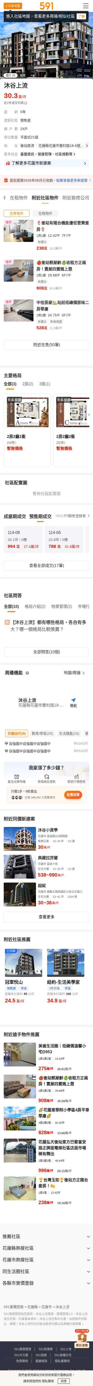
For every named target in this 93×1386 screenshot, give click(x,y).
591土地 (65, 1349)
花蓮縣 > (34, 1307)
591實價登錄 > (15, 1307)
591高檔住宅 (62, 1355)
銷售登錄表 (77, 516)
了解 (81, 16)
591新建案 (46, 1349)
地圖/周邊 (73, 673)
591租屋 (41, 1355)
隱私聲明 (47, 1381)
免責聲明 (22, 1361)
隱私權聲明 (62, 1361)
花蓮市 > (48, 1307)
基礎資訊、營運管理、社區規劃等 (46, 154)
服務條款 (41, 1361)
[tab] (17, 213)
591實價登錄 (22, 1349)
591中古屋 (21, 1355)
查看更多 (47, 917)
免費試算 (73, 794)
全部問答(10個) (46, 652)
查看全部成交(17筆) (46, 565)
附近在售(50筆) (46, 345)
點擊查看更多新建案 (72, 180)
